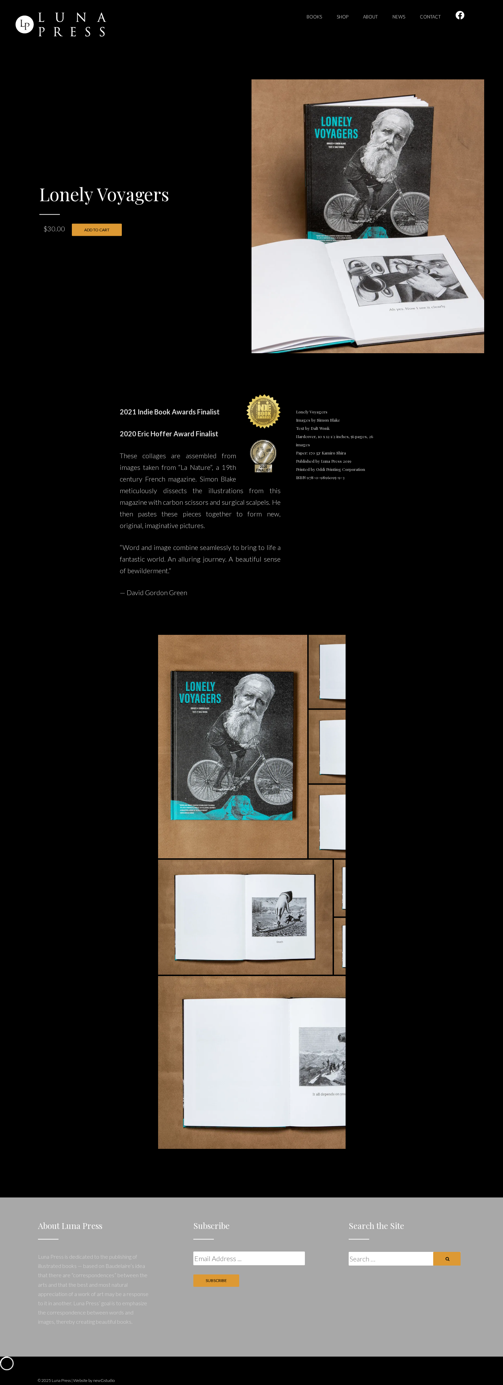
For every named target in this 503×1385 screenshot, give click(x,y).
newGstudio (104, 1380)
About (370, 17)
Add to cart (96, 229)
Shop (342, 17)
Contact (430, 17)
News (398, 17)
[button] (232, 746)
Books (314, 17)
